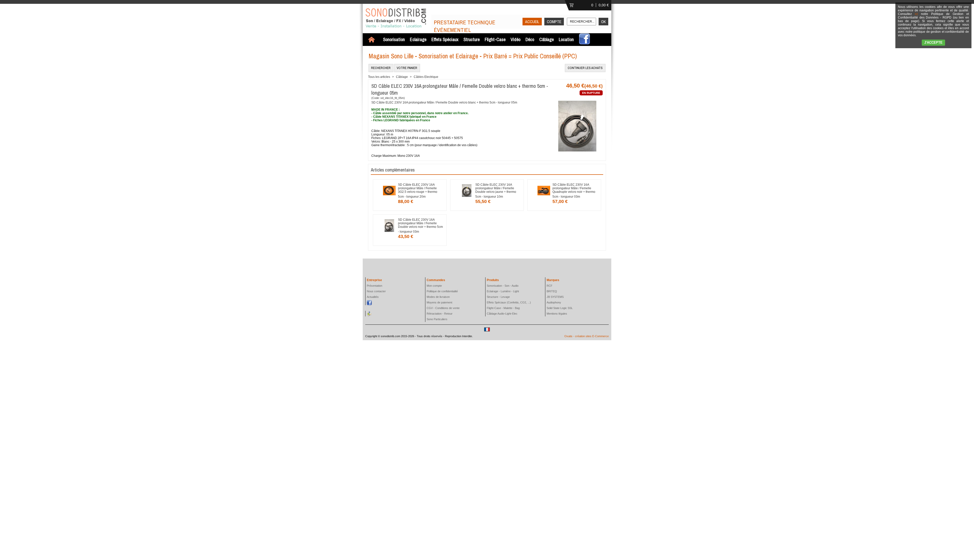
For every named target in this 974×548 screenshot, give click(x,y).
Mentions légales (557, 313)
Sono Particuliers (437, 319)
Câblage (546, 39)
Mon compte (434, 285)
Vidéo (515, 39)
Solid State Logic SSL (560, 308)
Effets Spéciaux (444, 39)
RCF (549, 285)
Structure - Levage (498, 296)
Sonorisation (394, 39)
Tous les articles (379, 77)
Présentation (374, 285)
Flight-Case (495, 39)
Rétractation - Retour (440, 313)
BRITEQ (552, 291)
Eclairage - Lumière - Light (503, 291)
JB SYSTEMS (555, 296)
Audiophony (554, 302)
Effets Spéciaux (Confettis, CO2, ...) (509, 302)
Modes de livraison (438, 296)
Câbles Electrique (426, 77)
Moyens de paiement (439, 302)
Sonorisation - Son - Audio (502, 285)
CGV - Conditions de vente (443, 308)
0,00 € (604, 5)
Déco (530, 39)
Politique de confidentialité (442, 291)
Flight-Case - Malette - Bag (503, 308)
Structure (471, 39)
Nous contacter (376, 291)
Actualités (373, 296)
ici (916, 14)
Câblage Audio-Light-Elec (502, 313)
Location (566, 39)
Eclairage (418, 39)
